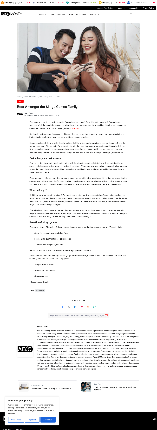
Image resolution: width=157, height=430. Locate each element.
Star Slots (76, 128)
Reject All (32, 420)
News (70, 14)
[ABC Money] (12, 13)
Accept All (47, 420)
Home (19, 97)
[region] (32, 410)
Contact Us (133, 8)
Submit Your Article (105, 8)
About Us (121, 8)
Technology (81, 14)
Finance (42, 14)
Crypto (51, 14)
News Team (28, 113)
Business (61, 14)
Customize (16, 420)
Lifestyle (92, 14)
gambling (41, 290)
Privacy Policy (148, 8)
